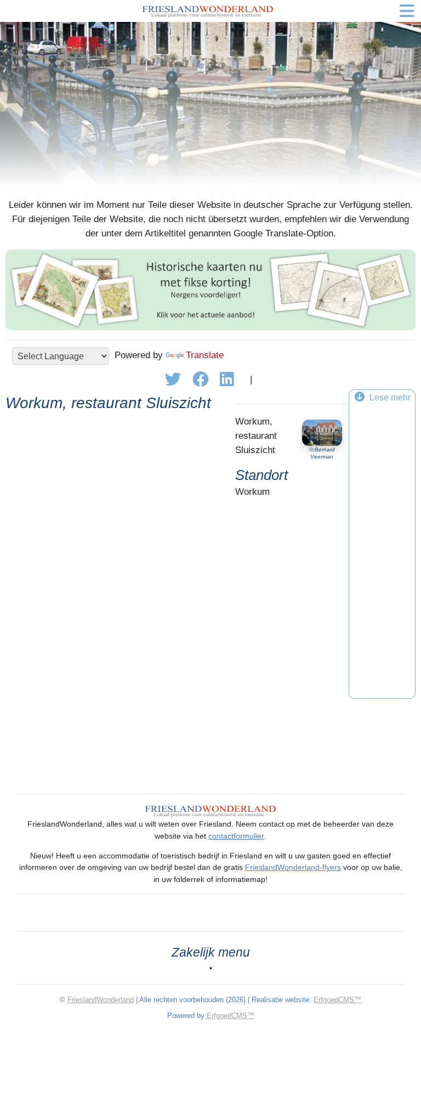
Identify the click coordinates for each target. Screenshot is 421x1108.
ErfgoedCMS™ (337, 1000)
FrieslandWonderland (100, 1000)
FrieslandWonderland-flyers (293, 867)
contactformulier (236, 836)
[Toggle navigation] (406, 11)
